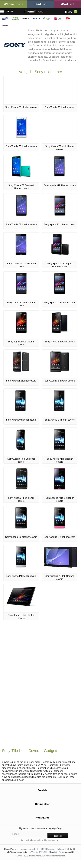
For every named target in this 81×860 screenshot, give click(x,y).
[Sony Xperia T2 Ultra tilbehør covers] (21, 254)
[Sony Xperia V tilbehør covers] (21, 410)
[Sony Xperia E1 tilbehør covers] (59, 215)
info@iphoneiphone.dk (17, 852)
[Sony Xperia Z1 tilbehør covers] (60, 293)
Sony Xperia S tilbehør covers (59, 380)
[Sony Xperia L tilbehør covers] (21, 371)
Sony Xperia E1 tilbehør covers (60, 224)
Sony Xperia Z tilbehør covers (60, 341)
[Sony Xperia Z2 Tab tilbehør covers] (60, 567)
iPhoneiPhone (10, 849)
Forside (42, 790)
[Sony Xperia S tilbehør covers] (59, 371)
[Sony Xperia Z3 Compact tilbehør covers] (21, 176)
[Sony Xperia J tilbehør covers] (60, 410)
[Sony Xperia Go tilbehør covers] (21, 528)
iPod (67, 4)
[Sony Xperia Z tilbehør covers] (59, 332)
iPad (40, 4)
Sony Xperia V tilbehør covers (21, 420)
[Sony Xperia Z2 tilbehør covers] (21, 215)
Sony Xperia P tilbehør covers (21, 576)
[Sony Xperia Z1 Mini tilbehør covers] (21, 293)
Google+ (53, 852)
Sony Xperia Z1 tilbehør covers (59, 302)
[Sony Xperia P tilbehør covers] (21, 567)
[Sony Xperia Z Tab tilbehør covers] (21, 606)
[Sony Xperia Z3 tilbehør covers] (21, 137)
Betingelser (42, 803)
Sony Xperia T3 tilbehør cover (59, 107)
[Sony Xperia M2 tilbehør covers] (60, 176)
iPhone (13, 4)
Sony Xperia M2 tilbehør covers (60, 185)
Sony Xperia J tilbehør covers (60, 420)
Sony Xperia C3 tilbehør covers (21, 107)
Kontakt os (42, 817)
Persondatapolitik (66, 852)
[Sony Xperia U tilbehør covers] (59, 528)
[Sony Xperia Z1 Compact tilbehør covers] (59, 254)
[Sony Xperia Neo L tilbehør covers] (21, 449)
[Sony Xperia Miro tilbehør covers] (60, 449)
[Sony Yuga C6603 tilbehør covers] (21, 332)
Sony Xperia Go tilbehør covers (21, 537)
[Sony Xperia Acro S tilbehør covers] (59, 488)
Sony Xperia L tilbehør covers (21, 380)
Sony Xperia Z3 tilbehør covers (21, 146)
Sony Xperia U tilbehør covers (59, 537)
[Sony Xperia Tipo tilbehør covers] (21, 488)
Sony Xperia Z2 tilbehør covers (21, 224)
